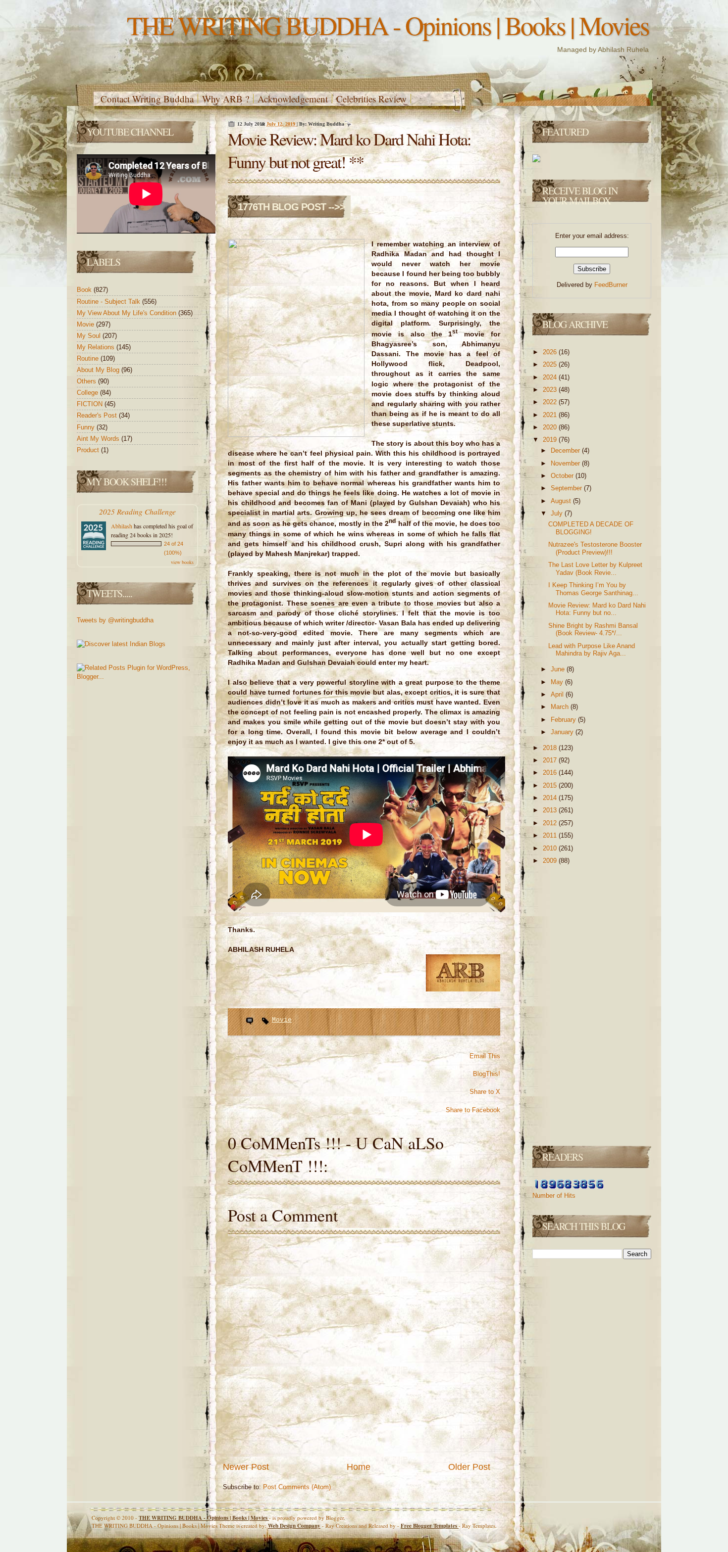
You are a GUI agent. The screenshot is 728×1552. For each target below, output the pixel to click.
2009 (551, 860)
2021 (551, 415)
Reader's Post (98, 415)
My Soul (90, 335)
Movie (86, 324)
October (563, 475)
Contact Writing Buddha (147, 98)
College (88, 392)
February (564, 719)
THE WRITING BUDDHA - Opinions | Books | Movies (388, 25)
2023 (551, 389)
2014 (551, 797)
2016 (551, 772)
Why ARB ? (225, 98)
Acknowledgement (293, 98)
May (558, 682)
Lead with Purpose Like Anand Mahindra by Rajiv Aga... (591, 650)
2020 (551, 427)
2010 (551, 848)
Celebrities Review (371, 98)
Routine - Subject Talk (109, 301)
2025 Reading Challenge (137, 511)
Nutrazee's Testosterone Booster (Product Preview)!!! (595, 548)
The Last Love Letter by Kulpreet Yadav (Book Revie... (595, 568)
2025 (551, 364)
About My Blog (99, 370)
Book (85, 289)
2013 (551, 810)
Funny (87, 427)
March (561, 706)
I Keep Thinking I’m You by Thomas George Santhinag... (593, 589)
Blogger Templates (430, 1526)
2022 (551, 402)
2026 (551, 352)
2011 (551, 835)
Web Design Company (294, 1526)
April (558, 694)
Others (87, 381)
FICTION (90, 404)
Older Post (469, 1467)
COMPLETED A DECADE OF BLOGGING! (590, 528)
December (566, 450)
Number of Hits (553, 1195)
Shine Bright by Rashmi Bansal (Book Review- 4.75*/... (593, 629)
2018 (551, 748)
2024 (551, 377)
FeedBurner (610, 284)
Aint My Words (99, 438)
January (563, 732)
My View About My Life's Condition (127, 313)
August (562, 501)
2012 (551, 823)
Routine (89, 358)
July (558, 513)
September (567, 488)
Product (89, 450)
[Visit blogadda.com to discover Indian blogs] (121, 644)
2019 (551, 439)
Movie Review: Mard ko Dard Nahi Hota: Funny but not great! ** (349, 150)
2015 (551, 785)
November (566, 463)
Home (358, 1467)
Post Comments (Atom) (297, 1487)
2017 (551, 760)
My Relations (96, 347)
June (559, 669)
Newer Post (246, 1467)
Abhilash (121, 526)
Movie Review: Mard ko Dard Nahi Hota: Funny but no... (597, 609)
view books (182, 562)
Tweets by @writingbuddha (115, 620)
